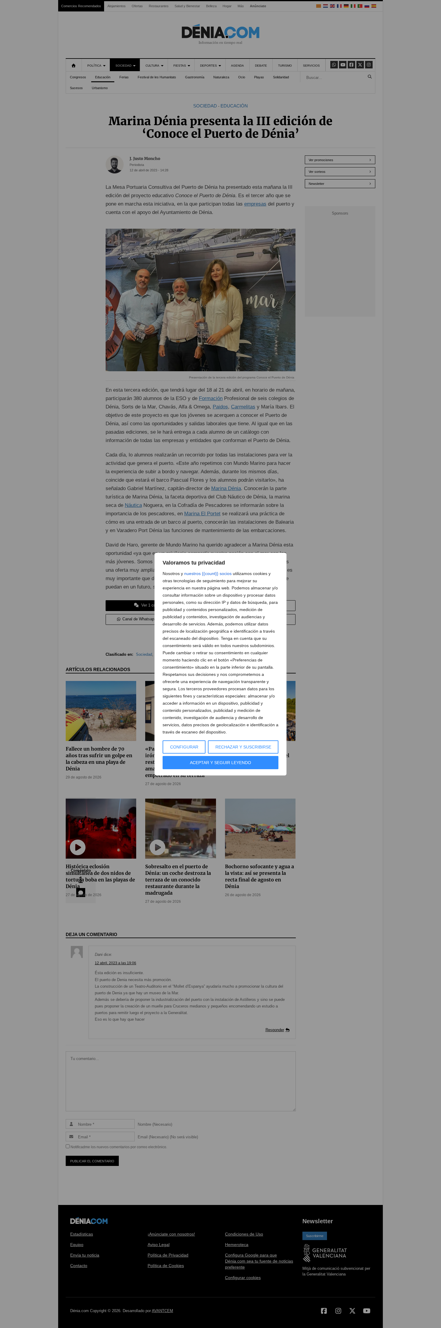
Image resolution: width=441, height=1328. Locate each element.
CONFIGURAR (184, 747)
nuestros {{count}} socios (208, 573)
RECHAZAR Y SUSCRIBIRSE (243, 747)
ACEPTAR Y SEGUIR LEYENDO (220, 762)
